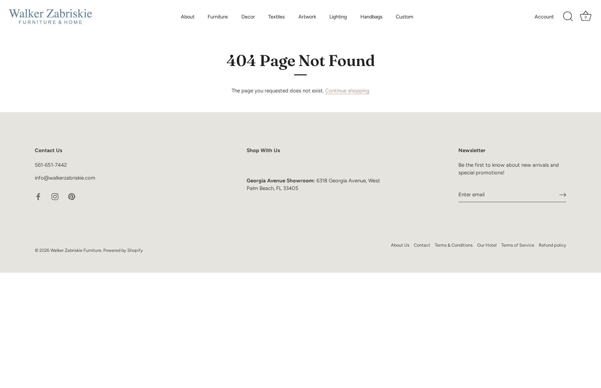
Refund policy (552, 245)
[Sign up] (562, 194)
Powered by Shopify (123, 250)
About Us (400, 245)
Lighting (338, 17)
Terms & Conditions (454, 245)
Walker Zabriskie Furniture (75, 250)
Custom (404, 17)
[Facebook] (38, 196)
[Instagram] (54, 196)
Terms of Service (517, 245)
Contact (422, 245)
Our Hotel (487, 245)
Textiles (276, 17)
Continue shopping (347, 91)
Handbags (371, 17)
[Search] (568, 16)
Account (544, 17)
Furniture (218, 17)
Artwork (307, 17)
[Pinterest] (71, 196)
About (187, 17)
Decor (248, 17)
